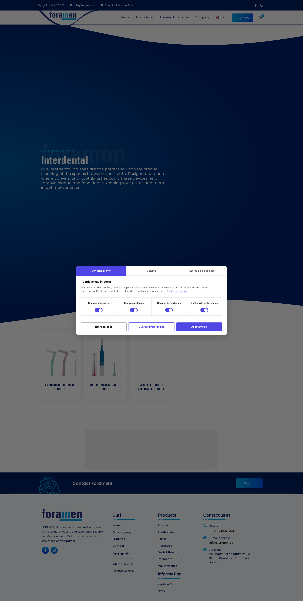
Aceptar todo (199, 326)
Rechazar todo (104, 326)
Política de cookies (177, 291)
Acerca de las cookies (202, 270)
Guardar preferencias (151, 326)
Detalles (151, 270)
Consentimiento (101, 270)
